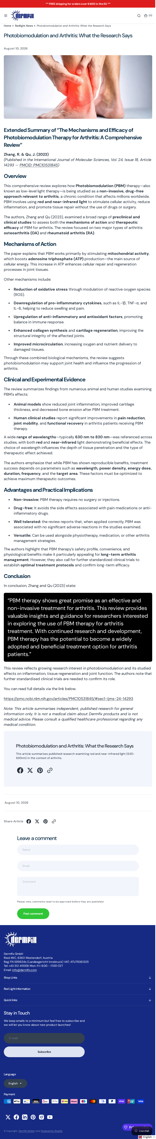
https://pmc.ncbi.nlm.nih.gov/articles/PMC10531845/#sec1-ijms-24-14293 (68, 702)
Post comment (33, 918)
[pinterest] (40, 774)
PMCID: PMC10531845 (51, 163)
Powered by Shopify (52, 1135)
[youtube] (50, 1121)
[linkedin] (25, 1121)
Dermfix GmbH (26, 1135)
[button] (6, 16)
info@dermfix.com (24, 974)
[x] (30, 774)
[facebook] (20, 774)
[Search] (136, 16)
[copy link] (50, 774)
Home (7, 25)
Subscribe (44, 1056)
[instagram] (41, 1121)
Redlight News (24, 25)
